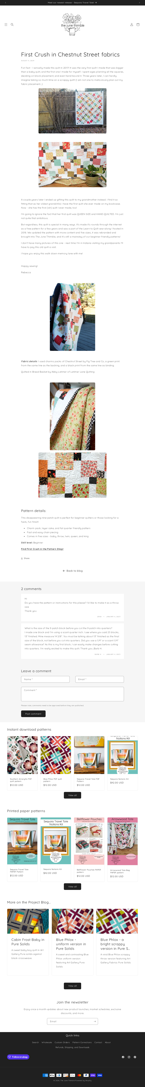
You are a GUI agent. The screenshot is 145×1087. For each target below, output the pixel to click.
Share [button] (27, 558)
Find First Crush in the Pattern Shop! (42, 549)
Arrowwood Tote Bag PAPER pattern (120, 871)
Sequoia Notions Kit (119, 779)
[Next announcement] (139, 2)
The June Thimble (67, 1080)
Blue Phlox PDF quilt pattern (52, 780)
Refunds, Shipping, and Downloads (72, 1047)
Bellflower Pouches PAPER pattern (89, 871)
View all (72, 795)
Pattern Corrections (82, 1042)
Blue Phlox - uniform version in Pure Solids (71, 944)
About (108, 1042)
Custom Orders (62, 1042)
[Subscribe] (95, 1021)
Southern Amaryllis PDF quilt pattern (21, 780)
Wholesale (47, 1042)
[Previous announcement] (5, 2)
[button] (6, 24)
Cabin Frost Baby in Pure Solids (27, 942)
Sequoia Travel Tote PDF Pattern (88, 780)
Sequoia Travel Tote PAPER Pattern (19, 870)
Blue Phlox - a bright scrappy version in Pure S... (115, 944)
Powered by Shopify (83, 1080)
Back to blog (75, 570)
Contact (98, 1042)
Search (35, 1042)
